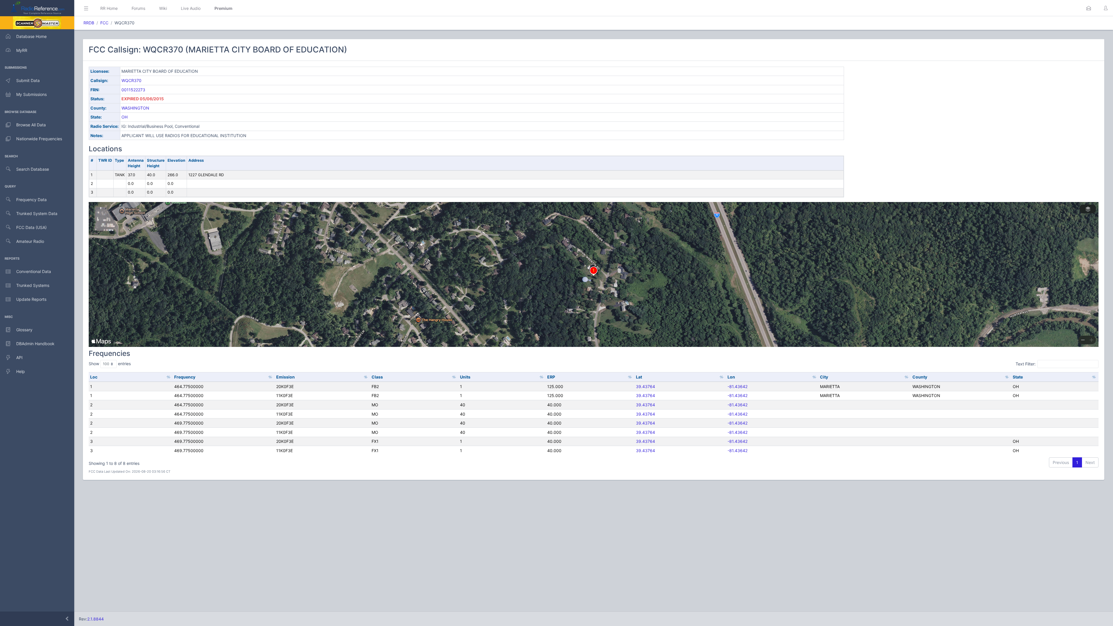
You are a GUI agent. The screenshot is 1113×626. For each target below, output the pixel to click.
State (1018, 376)
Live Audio (191, 8)
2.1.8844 (95, 618)
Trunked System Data (36, 213)
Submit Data (28, 80)
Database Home (31, 36)
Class (377, 376)
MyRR (21, 50)
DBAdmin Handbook (35, 343)
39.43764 (645, 386)
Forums (138, 8)
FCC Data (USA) (31, 227)
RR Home (109, 8)
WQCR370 (131, 80)
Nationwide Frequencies (39, 138)
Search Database (32, 169)
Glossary (24, 329)
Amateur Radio (30, 241)
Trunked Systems (32, 285)
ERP (551, 376)
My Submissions (31, 94)
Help (20, 371)
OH (124, 116)
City (824, 376)
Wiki (163, 8)
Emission (285, 376)
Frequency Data (31, 199)
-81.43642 (738, 386)
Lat (639, 376)
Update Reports (31, 299)
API (19, 357)
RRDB (88, 22)
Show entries (110, 363)
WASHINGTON (135, 107)
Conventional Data (33, 271)
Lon (731, 376)
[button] (1088, 8)
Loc (93, 376)
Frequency (184, 376)
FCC (104, 22)
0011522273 (133, 89)
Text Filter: (1026, 363)
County (919, 376)
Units (465, 376)
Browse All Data (31, 124)
